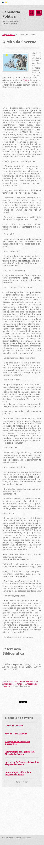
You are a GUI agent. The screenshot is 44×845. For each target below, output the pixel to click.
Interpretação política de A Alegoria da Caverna (18, 773)
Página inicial (8, 34)
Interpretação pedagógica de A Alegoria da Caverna (19, 752)
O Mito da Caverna (14, 725)
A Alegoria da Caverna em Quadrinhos (17, 742)
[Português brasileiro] (3, 2)
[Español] (6, 2)
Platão (26, 80)
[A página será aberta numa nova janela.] (15, 70)
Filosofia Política (9, 681)
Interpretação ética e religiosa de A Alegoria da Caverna (22, 763)
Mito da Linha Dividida (16, 733)
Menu (39, 13)
